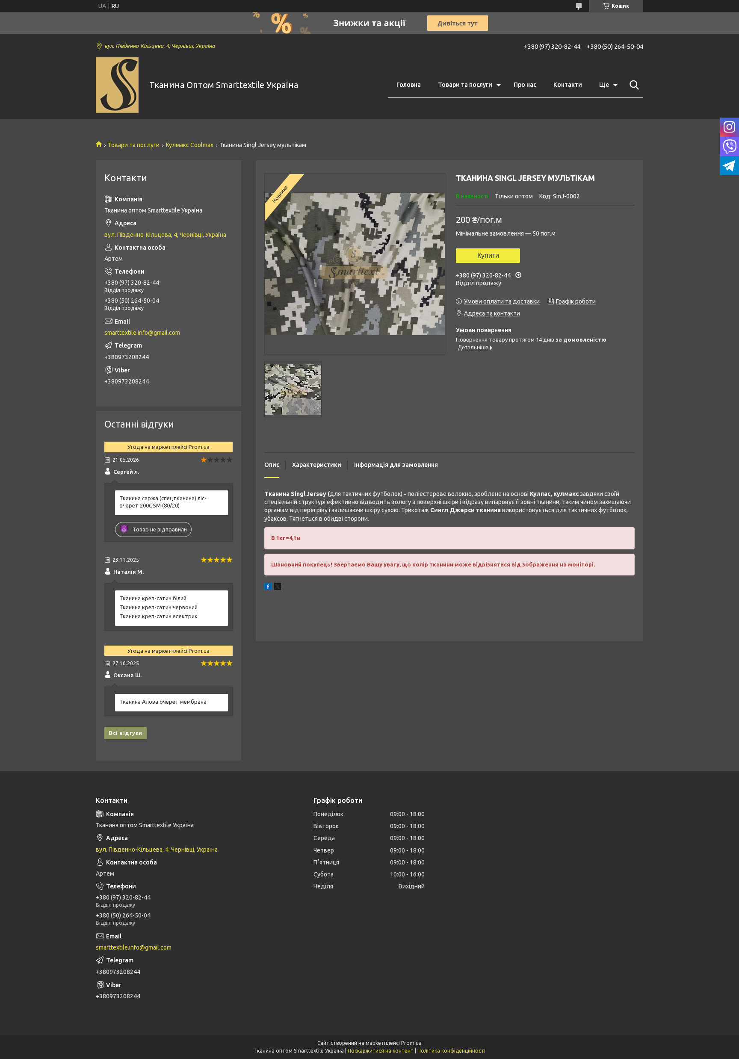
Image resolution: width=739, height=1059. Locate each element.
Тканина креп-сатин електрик (158, 616)
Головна (408, 84)
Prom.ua (411, 1043)
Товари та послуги (465, 84)
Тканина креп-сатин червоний (158, 607)
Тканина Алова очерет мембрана (163, 702)
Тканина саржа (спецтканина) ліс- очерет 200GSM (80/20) (163, 501)
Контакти (567, 84)
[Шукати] (632, 85)
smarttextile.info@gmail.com (142, 332)
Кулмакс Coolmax (189, 145)
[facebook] (268, 587)
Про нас (525, 84)
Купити (488, 255)
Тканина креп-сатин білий (152, 598)
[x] (277, 587)
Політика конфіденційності (451, 1050)
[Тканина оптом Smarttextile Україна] (117, 85)
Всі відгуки (125, 733)
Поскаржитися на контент (381, 1050)
